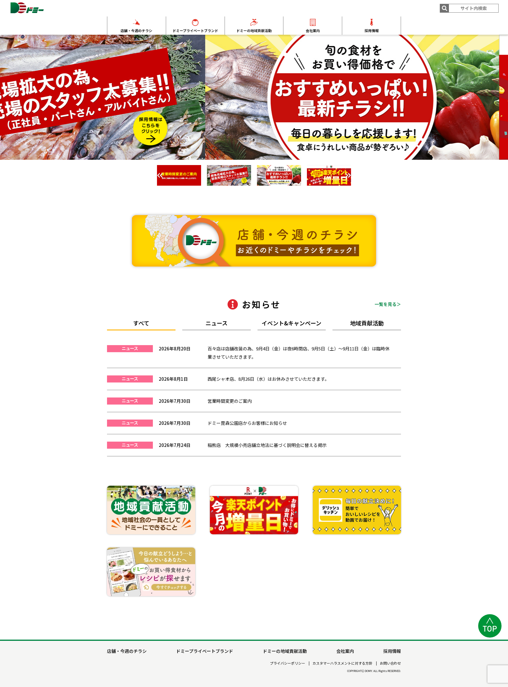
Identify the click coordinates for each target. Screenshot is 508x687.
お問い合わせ (390, 663)
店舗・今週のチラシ (136, 30)
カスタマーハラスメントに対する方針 (342, 663)
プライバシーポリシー (287, 663)
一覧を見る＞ (388, 304)
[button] (396, 95)
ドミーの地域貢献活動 (254, 30)
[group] (254, 97)
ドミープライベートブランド (195, 30)
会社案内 (313, 30)
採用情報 (372, 30)
